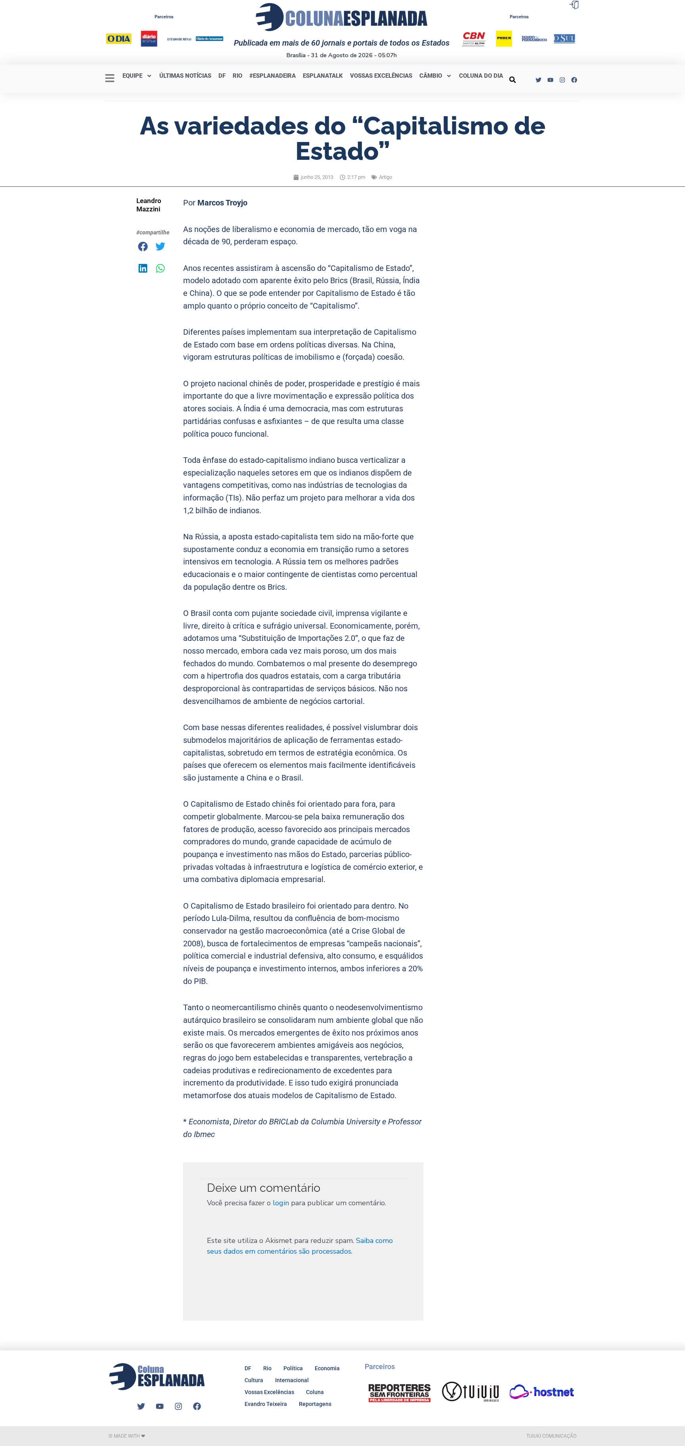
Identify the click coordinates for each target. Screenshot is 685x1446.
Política (293, 1368)
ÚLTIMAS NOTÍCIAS (185, 75)
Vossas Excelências (381, 75)
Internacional (292, 1380)
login (281, 1203)
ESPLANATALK (323, 75)
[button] (513, 80)
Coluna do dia (481, 75)
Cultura (254, 1380)
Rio (267, 1368)
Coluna (315, 1392)
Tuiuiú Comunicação (551, 1436)
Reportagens (315, 1404)
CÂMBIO (430, 75)
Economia (327, 1368)
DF (222, 75)
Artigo (385, 177)
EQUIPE (132, 75)
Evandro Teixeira (266, 1404)
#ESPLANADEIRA (272, 75)
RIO (237, 75)
